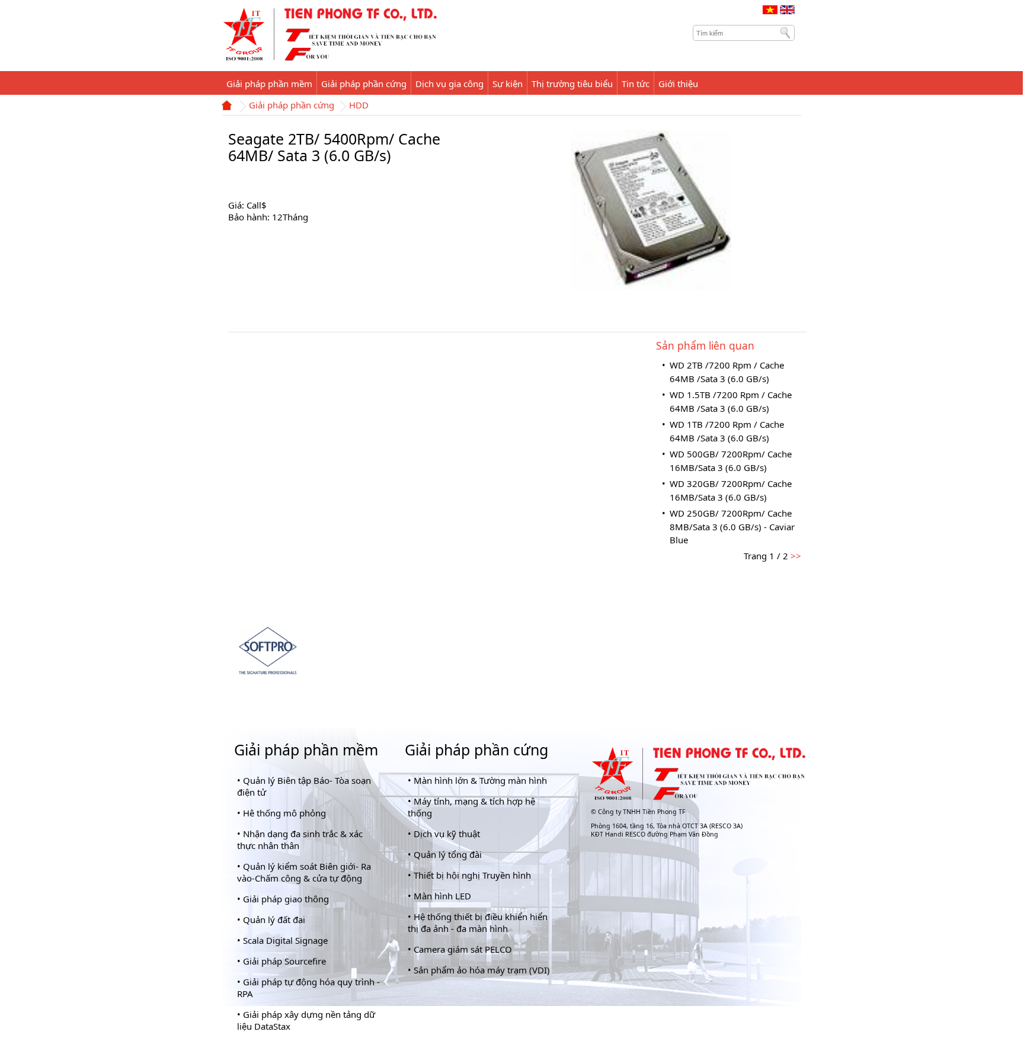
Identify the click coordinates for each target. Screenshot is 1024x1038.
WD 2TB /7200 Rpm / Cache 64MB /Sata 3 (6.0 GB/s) (727, 372)
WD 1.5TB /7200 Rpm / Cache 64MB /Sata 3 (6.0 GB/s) (731, 401)
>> (794, 556)
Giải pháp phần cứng (291, 106)
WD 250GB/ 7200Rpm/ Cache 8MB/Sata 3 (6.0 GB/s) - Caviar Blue (732, 526)
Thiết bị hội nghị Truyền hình (472, 875)
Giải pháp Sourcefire (284, 961)
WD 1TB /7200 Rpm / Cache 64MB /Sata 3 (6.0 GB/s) (727, 431)
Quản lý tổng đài (448, 854)
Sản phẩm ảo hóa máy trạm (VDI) (482, 970)
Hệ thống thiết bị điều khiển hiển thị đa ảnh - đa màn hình (478, 922)
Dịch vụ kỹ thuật (447, 834)
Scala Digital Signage (285, 940)
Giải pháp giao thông (286, 899)
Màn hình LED (442, 896)
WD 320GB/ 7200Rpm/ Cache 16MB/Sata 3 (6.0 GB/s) (731, 490)
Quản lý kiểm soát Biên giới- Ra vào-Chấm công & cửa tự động (304, 872)
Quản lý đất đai (274, 919)
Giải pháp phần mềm (306, 749)
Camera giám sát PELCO (463, 949)
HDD (359, 106)
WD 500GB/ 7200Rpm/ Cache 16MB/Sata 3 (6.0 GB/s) (731, 460)
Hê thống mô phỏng (284, 813)
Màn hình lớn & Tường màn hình (480, 780)
